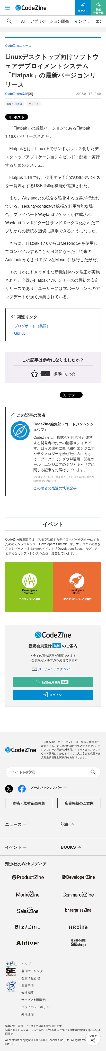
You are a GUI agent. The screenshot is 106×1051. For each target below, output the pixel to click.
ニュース (34, 104)
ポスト (18, 117)
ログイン (55, 694)
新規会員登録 (54, 682)
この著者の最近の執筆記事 (55, 487)
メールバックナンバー (56, 668)
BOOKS (68, 847)
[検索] (9, 21)
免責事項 (27, 985)
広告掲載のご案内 (79, 803)
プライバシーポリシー (36, 1006)
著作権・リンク (32, 970)
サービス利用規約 (33, 999)
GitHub (19, 333)
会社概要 (27, 992)
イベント (13, 847)
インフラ (82, 21)
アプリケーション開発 (49, 21)
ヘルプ (26, 963)
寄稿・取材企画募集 (29, 803)
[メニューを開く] (7, 7)
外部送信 (27, 1014)
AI (23, 21)
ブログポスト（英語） (32, 325)
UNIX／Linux (14, 104)
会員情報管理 (30, 978)
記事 (65, 824)
